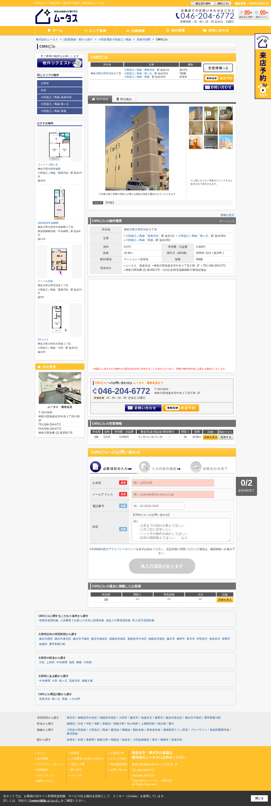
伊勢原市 (201, 638)
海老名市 (214, 638)
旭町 (97, 723)
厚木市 (191, 638)
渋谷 (110, 73)
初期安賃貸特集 (48, 620)
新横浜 (106, 723)
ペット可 (76, 775)
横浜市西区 (46, 638)
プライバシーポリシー (122, 549)
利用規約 (97, 549)
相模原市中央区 (137, 638)
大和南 (87, 662)
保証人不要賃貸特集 (118, 620)
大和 (54, 680)
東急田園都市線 (219, 729)
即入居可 (76, 769)
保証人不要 (78, 764)
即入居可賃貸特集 (143, 620)
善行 (171, 723)
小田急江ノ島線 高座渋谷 (56, 97)
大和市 (104, 73)
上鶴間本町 (148, 723)
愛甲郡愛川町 (57, 644)
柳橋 (79, 662)
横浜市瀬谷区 (99, 638)
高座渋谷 (149, 69)
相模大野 (118, 723)
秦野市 (181, 638)
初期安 (75, 753)
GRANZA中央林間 (48, 222)
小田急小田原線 (76, 729)
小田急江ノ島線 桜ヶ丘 (55, 104)
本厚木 (71, 739)
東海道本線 (153, 729)
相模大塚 (87, 680)
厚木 (155, 739)
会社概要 (42, 758)
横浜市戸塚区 (81, 638)
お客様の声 (117, 753)
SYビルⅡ (43, 339)
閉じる (259, 798)
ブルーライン (199, 729)
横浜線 (115, 729)
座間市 (226, 638)
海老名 (126, 739)
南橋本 (164, 739)
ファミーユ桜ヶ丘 (48, 164)
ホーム (41, 753)
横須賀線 (72, 733)
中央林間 (61, 662)
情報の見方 (227, 215)
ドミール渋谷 (45, 281)
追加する (225, 437)
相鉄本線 (138, 729)
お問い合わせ (118, 769)
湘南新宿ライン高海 (175, 729)
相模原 (71, 723)
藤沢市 (171, 638)
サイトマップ (45, 775)
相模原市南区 (156, 638)
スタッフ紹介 (118, 758)
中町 (88, 723)
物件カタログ (45, 781)
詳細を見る (210, 437)
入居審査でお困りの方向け (87, 758)
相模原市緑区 (117, 638)
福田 (72, 662)
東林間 (90, 739)
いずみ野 (74, 698)
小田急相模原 (141, 739)
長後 (146, 76)
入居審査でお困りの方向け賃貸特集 (82, 620)
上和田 (50, 662)
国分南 (162, 723)
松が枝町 (132, 723)
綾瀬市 (43, 644)
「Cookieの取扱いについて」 (44, 800)
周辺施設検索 (118, 764)
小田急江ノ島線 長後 (53, 111)
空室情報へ (217, 68)
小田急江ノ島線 (133, 69)
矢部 (80, 739)
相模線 (126, 729)
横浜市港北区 (63, 638)
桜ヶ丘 (148, 73)
